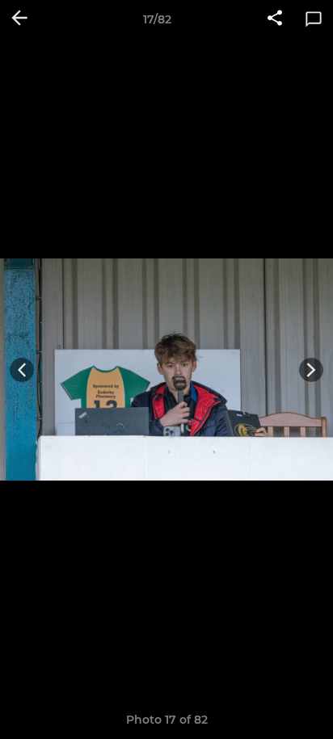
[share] (275, 19)
